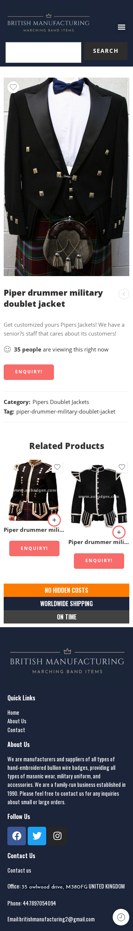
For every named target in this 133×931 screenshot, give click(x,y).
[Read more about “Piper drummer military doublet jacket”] (54, 520)
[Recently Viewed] (121, 917)
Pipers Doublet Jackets (61, 401)
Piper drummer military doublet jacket (34, 529)
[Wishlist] (13, 87)
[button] (121, 27)
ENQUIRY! (28, 371)
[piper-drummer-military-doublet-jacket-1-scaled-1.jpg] (66, 177)
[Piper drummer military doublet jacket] (124, 294)
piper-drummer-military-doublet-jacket (65, 411)
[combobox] (43, 52)
